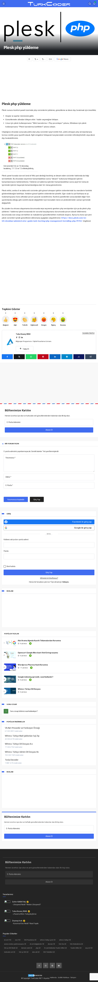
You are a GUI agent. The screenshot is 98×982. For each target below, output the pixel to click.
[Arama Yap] (90, 4)
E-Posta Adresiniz (13, 422)
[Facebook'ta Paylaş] (7, 356)
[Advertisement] (49, 82)
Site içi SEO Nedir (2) (11, 948)
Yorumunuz (10, 458)
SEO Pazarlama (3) (30, 940)
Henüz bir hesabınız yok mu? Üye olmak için (49, 582)
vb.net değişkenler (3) (37, 944)
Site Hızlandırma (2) (76, 944)
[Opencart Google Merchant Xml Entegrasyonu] (10, 655)
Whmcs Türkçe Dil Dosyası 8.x (19, 744)
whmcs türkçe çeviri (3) (47, 940)
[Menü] (4, 4)
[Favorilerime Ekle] (29, 59)
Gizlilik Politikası (63, 977)
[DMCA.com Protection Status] (35, 975)
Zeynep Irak (17, 921)
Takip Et (25, 349)
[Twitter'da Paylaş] (19, 356)
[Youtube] (59, 965)
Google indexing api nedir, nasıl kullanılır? (35, 677)
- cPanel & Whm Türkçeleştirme (24, 914)
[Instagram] (19, 337)
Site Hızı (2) (62, 944)
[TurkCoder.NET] (49, 3)
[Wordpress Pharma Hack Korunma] (10, 667)
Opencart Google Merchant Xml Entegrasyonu (38, 653)
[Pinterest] (52, 965)
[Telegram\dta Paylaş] (66, 356)
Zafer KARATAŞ (19, 902)
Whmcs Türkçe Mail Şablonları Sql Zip (22, 736)
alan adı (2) (36, 952)
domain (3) (51, 944)
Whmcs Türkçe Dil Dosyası (29, 689)
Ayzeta (46, 978)
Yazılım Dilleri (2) (76, 948)
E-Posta (9, 485)
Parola (6, 551)
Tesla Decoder (11, 760)
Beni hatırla (10, 566)
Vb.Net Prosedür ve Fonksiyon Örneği (22, 728)
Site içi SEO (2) (23, 952)
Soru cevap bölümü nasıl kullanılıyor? (24, 711)
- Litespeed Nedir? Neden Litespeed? (26, 904)
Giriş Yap (36, 499)
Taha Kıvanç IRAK (23, 334)
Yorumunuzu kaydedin (15, 499)
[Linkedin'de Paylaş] (54, 356)
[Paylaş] (78, 356)
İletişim (73, 977)
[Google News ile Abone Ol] (62, 59)
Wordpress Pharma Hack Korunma (33, 665)
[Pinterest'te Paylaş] (43, 356)
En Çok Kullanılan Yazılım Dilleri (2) (55, 948)
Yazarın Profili (88, 333)
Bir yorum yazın (12, 444)
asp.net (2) (89, 948)
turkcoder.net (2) (9, 952)
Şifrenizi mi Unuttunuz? (49, 578)
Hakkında (53, 977)
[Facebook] (17, 337)
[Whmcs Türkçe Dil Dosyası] (10, 691)
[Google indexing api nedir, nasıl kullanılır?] (10, 679)
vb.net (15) (7, 940)
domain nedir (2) (26, 948)
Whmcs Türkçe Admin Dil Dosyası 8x (22, 752)
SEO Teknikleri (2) (49, 952)
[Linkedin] (22, 337)
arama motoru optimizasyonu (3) (15, 944)
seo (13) (17, 940)
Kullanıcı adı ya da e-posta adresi (16, 539)
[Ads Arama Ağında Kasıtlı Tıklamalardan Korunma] (10, 642)
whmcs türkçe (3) (65, 940)
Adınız (8, 477)
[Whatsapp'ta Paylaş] (31, 356)
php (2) (38, 948)
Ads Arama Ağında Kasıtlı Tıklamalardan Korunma (39, 641)
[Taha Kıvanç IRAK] (11, 342)
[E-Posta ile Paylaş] (90, 356)
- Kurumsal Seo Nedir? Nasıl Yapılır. (25, 923)
